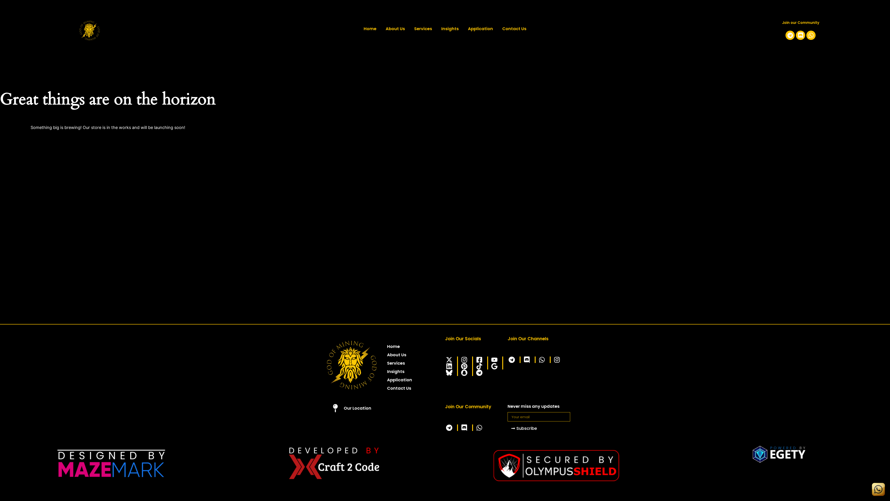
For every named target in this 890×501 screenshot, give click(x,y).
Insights (450, 29)
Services (423, 29)
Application (480, 29)
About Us (395, 29)
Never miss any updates (533, 406)
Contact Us (514, 29)
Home (370, 29)
